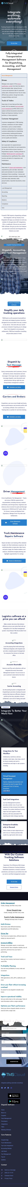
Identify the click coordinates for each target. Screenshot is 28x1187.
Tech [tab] (3, 208)
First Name (5, 1033)
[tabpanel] (14, 131)
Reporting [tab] (4, 196)
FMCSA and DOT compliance (14, 154)
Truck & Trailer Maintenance (14, 917)
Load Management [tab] (7, 188)
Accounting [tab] (5, 192)
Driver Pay (4, 933)
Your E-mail (6, 1026)
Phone (4, 1046)
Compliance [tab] (5, 204)
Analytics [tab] (4, 200)
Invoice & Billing (6, 943)
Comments (5, 1053)
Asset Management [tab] (7, 75)
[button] (25, 3)
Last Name (5, 1039)
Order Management (8, 903)
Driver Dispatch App (14, 910)
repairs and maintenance (16, 167)
